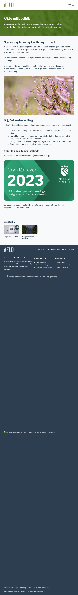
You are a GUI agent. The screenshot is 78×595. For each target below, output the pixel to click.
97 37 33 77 (30, 587)
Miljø (64, 249)
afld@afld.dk (37, 587)
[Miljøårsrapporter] (11, 229)
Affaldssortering (53, 249)
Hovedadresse (61, 262)
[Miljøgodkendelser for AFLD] (29, 229)
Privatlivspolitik (22, 591)
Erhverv (41, 249)
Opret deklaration (41, 262)
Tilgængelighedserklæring (35, 591)
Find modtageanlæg (42, 265)
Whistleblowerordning (10, 591)
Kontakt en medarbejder (64, 265)
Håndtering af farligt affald (44, 267)
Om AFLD (71, 249)
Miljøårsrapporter (11, 237)
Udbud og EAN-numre (63, 267)
